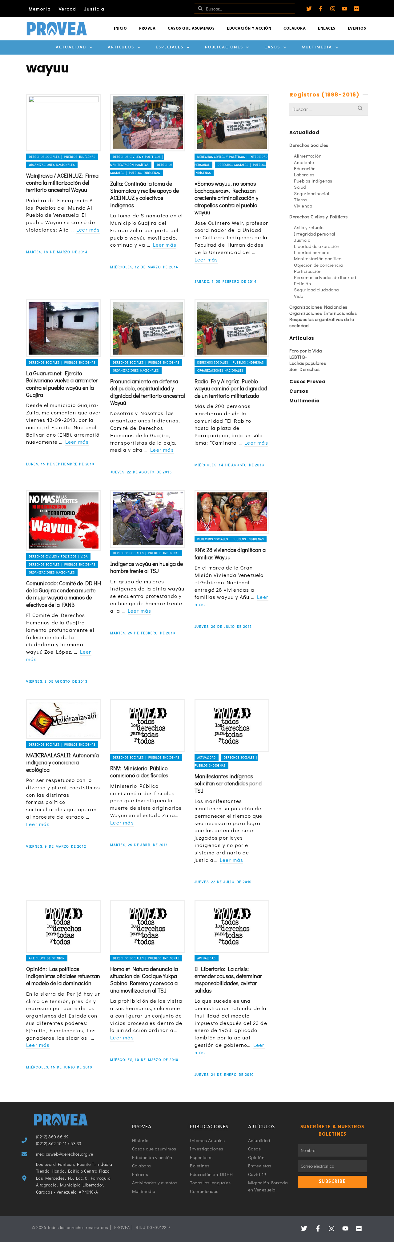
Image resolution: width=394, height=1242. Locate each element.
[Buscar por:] (328, 109)
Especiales (169, 47)
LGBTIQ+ (298, 357)
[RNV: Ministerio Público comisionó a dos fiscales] (147, 725)
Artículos (121, 47)
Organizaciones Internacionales (323, 313)
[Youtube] (344, 8)
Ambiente (304, 162)
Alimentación (307, 156)
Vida (298, 296)
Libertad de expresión (317, 246)
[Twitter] (309, 8)
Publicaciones (224, 47)
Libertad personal (312, 252)
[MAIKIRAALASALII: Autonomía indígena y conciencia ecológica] (63, 719)
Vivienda (303, 206)
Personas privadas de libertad (325, 277)
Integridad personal (314, 234)
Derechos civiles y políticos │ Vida (58, 556)
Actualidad (71, 47)
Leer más (88, 229)
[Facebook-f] (321, 8)
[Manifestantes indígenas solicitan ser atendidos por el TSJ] (232, 725)
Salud (300, 187)
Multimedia (317, 47)
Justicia (94, 9)
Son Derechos (304, 369)
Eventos (357, 28)
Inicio (120, 28)
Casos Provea (307, 381)
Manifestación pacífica (317, 258)
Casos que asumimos (191, 28)
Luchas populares (307, 363)
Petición (302, 283)
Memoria (40, 9)
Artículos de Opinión (47, 958)
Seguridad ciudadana (316, 289)
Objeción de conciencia (318, 265)
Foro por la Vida (305, 351)
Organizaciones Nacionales (52, 165)
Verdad (67, 9)
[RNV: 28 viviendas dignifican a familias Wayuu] (232, 512)
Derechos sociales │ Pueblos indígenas (62, 156)
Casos (272, 47)
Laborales (304, 174)
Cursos (298, 391)
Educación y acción (249, 28)
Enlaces (327, 28)
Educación (305, 168)
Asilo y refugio (309, 227)
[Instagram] (333, 8)
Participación (308, 271)
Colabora (294, 28)
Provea (147, 28)
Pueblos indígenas (313, 181)
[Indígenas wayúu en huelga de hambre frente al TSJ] (147, 518)
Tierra (300, 199)
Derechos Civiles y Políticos (318, 216)
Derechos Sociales (308, 145)
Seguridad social (311, 193)
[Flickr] (356, 8)
